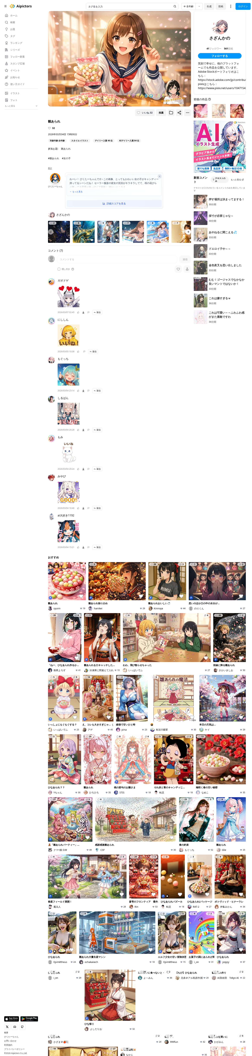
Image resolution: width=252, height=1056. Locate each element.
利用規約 (8, 1045)
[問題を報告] (88, 312)
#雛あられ (53, 158)
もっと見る (77, 191)
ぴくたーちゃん (11, 1036)
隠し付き (66, 269)
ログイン (243, 6)
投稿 (220, 6)
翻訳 (50, 168)
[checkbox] (59, 269)
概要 (6, 1032)
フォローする (220, 56)
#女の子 (66, 158)
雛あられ (66, 148)
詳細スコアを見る (116, 203)
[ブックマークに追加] (171, 112)
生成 (209, 6)
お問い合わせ (10, 1041)
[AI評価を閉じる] (160, 176)
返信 (99, 312)
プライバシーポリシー (14, 1049)
